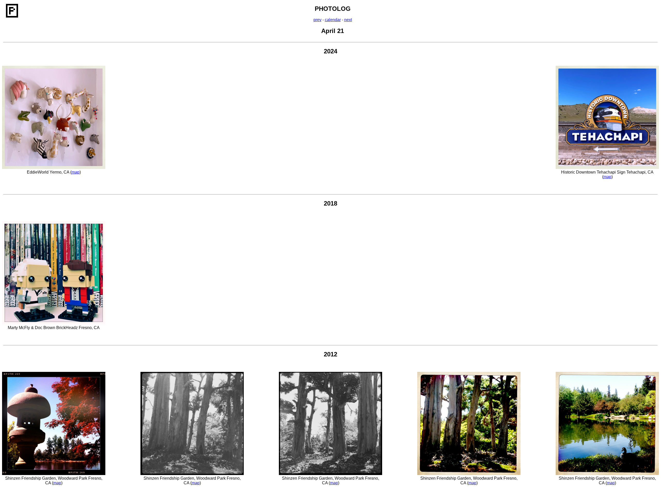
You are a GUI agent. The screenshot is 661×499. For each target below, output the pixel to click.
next (348, 20)
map (76, 172)
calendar (333, 20)
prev (317, 20)
